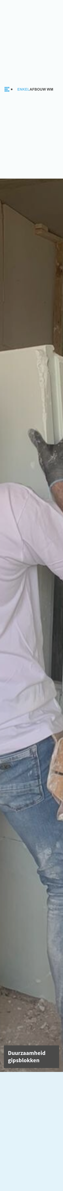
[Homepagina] (30, 89)
